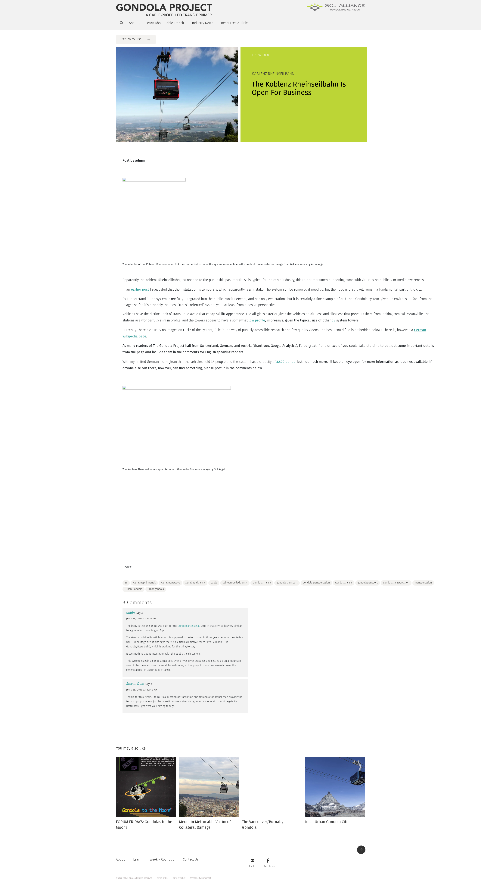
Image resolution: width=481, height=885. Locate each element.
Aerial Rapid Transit (144, 582)
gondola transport (287, 582)
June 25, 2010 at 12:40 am (141, 690)
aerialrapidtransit (195, 582)
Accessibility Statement (200, 878)
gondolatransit (343, 582)
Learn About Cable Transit (164, 23)
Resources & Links (234, 23)
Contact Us (191, 859)
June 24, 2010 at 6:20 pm (141, 619)
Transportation (423, 582)
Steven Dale (135, 684)
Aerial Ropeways (170, 582)
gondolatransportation (396, 582)
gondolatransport (368, 582)
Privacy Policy (179, 878)
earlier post (140, 289)
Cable (214, 582)
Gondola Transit (262, 582)
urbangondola (156, 589)
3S (333, 320)
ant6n (130, 613)
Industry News (202, 23)
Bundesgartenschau (189, 626)
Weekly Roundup (162, 859)
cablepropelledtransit (234, 582)
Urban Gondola (133, 589)
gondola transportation (316, 582)
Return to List (131, 39)
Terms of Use (163, 878)
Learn (137, 859)
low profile (257, 320)
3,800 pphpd (286, 362)
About (133, 23)
